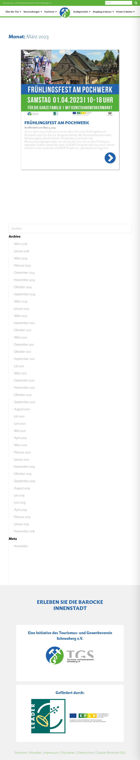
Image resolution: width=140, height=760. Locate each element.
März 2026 (20, 244)
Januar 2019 (21, 524)
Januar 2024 (21, 308)
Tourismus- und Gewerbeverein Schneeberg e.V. (27, 3)
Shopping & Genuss (102, 11)
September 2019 (24, 481)
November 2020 (24, 387)
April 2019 (20, 509)
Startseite (21, 752)
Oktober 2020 (23, 395)
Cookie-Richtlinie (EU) (110, 752)
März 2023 (20, 315)
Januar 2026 (21, 251)
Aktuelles (35, 752)
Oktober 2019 (22, 474)
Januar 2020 (21, 459)
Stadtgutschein (80, 11)
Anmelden (21, 546)
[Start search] (136, 3)
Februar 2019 (22, 517)
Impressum (51, 752)
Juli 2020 (19, 416)
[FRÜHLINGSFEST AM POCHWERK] (70, 82)
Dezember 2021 (24, 344)
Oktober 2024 (23, 287)
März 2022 (20, 337)
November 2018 (24, 531)
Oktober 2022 (22, 330)
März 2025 (20, 258)
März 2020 (20, 445)
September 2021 (24, 359)
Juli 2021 (19, 366)
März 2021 (20, 373)
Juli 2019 (19, 495)
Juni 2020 (20, 423)
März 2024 (20, 301)
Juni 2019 (19, 502)
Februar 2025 (22, 265)
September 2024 (24, 294)
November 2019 (24, 466)
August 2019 (22, 488)
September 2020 (24, 402)
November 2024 (24, 280)
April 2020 (20, 438)
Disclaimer (68, 752)
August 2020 (22, 409)
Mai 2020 (20, 430)
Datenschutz (85, 752)
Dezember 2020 (24, 380)
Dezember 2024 (24, 272)
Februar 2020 (22, 452)
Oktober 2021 (22, 351)
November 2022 (24, 323)
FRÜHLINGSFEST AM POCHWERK (56, 122)
